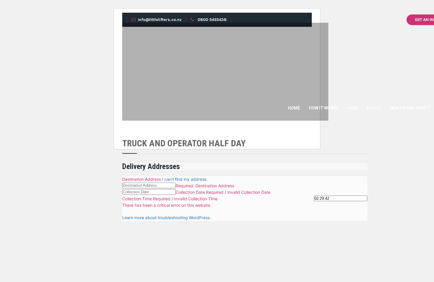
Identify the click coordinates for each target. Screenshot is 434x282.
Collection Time (137, 198)
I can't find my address (184, 179)
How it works (324, 108)
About (374, 108)
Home (294, 108)
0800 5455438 (212, 19)
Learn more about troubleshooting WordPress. (166, 217)
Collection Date (191, 192)
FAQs (352, 108)
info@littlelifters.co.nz (160, 19)
